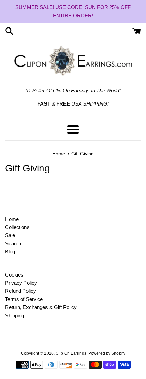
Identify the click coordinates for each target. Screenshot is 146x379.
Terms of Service (24, 299)
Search (13, 243)
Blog (10, 251)
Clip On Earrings (71, 353)
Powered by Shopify (106, 353)
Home (12, 219)
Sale (10, 235)
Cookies (14, 275)
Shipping (14, 315)
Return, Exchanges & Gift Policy (41, 307)
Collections (17, 227)
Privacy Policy (21, 283)
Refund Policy (20, 291)
